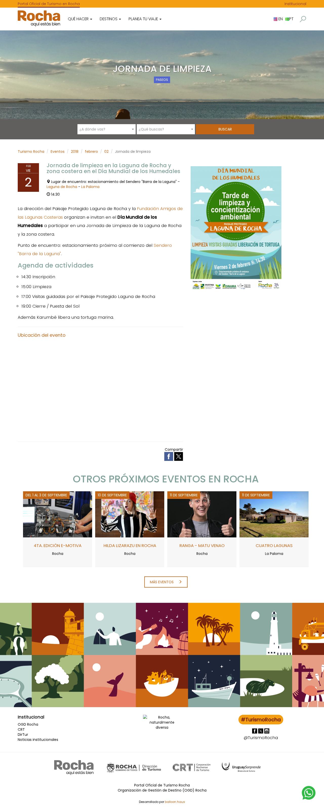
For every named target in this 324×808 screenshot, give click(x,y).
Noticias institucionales (38, 739)
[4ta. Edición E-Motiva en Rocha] (57, 513)
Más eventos (162, 582)
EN (280, 19)
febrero (91, 151)
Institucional (295, 3)
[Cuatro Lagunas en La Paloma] (274, 513)
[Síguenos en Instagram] (266, 730)
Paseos (162, 80)
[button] (303, 19)
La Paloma (90, 186)
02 (106, 151)
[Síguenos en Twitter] (261, 730)
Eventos (58, 151)
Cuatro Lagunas (274, 545)
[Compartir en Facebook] (169, 456)
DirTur (23, 734)
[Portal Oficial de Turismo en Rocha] (39, 18)
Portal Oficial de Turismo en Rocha (49, 3)
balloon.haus (175, 802)
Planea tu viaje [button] (144, 19)
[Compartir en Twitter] (178, 456)
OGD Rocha (28, 724)
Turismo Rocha (31, 151)
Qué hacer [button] (79, 19)
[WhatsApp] (308, 792)
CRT (21, 729)
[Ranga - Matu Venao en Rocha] (201, 513)
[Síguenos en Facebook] (255, 730)
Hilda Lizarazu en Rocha (130, 545)
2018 (74, 151)
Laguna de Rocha (62, 186)
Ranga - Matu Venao (202, 545)
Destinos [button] (109, 19)
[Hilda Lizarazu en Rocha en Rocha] (129, 513)
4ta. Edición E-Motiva (58, 545)
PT (291, 19)
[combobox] (106, 129)
